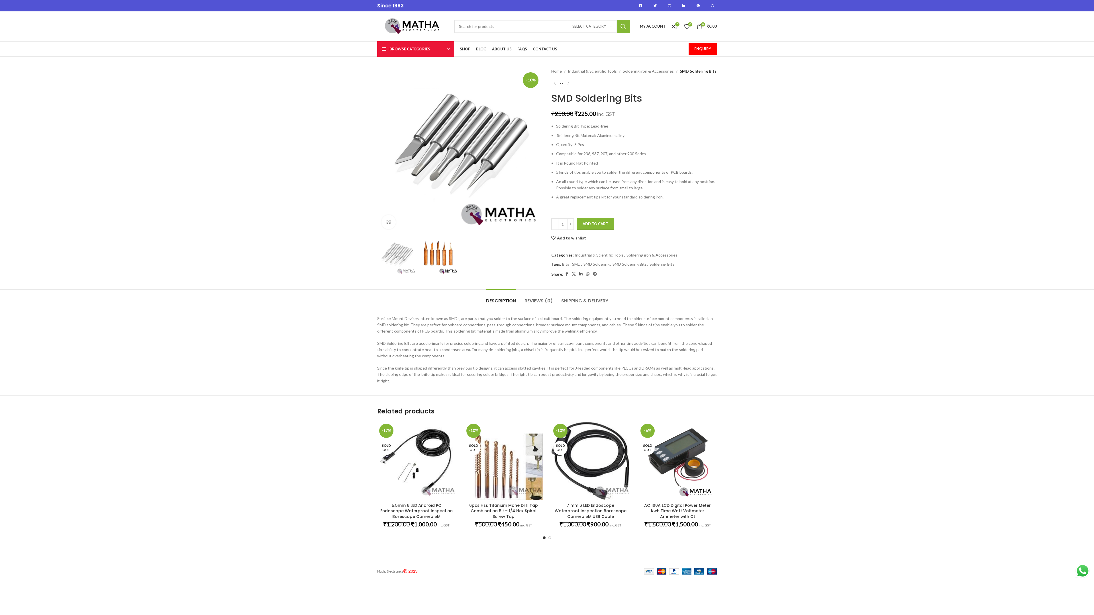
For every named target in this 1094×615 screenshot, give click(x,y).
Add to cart (595, 224)
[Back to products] (561, 83)
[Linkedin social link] (580, 274)
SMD (576, 264)
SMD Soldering (596, 264)
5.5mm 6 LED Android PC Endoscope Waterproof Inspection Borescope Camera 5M (416, 511)
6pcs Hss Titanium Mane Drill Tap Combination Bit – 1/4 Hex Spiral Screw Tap (503, 511)
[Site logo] (412, 25)
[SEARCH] (623, 26)
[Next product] (568, 83)
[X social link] (573, 274)
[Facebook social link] (566, 274)
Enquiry (702, 48)
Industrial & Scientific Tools (592, 71)
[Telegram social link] (595, 274)
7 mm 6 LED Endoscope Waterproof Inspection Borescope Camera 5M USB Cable (590, 511)
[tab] (501, 298)
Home (556, 71)
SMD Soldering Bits (630, 264)
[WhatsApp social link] (587, 274)
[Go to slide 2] (549, 537)
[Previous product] (554, 83)
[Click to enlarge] (388, 222)
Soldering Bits (662, 264)
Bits (565, 264)
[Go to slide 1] (544, 537)
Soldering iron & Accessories (648, 71)
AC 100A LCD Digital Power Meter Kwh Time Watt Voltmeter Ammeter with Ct (677, 511)
